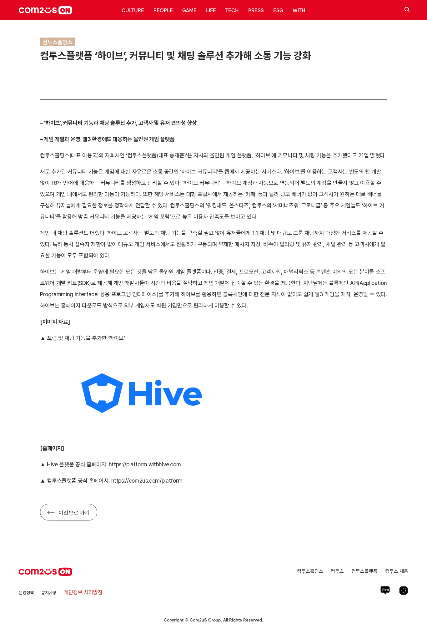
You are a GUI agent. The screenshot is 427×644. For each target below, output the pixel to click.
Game (189, 10)
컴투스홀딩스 (310, 571)
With (299, 10)
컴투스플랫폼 (364, 571)
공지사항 (48, 592)
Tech (232, 10)
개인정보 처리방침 (83, 592)
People (163, 10)
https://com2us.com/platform (147, 480)
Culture (133, 10)
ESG (278, 10)
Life (211, 10)
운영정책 (26, 592)
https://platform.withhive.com (145, 464)
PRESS (256, 10)
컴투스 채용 (396, 571)
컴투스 (337, 571)
